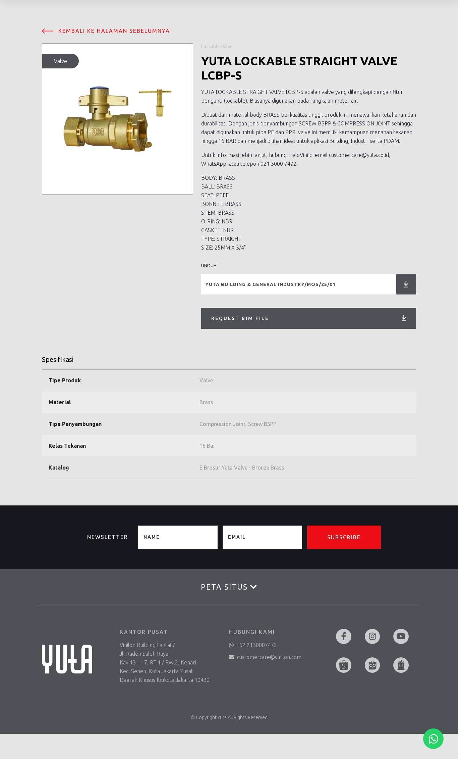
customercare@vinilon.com (269, 657)
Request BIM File (240, 318)
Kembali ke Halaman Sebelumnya (114, 31)
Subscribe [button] (344, 537)
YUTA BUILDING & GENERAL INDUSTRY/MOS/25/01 (270, 284)
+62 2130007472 (256, 645)
